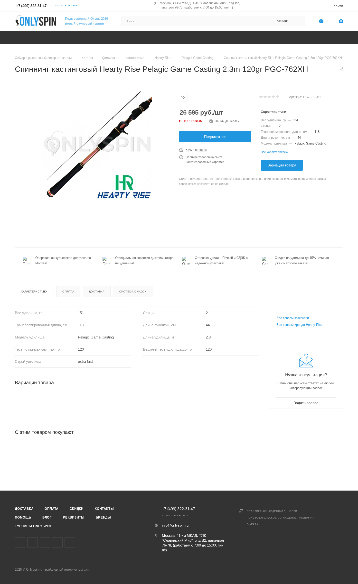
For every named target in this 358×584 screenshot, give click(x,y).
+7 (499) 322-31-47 (31, 6)
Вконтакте (20, 542)
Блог (47, 517)
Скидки (77, 509)
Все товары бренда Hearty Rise (299, 325)
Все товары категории (292, 318)
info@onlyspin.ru (175, 525)
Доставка (96, 291)
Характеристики (34, 291)
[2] (265, 97)
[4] (273, 97)
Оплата (68, 291)
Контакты (104, 509)
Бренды (103, 517)
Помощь (23, 517)
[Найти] (299, 21)
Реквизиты (74, 517)
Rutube (70, 542)
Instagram (32, 542)
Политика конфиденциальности (272, 511)
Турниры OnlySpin (33, 526)
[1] (261, 97)
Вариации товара (281, 165)
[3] (269, 97)
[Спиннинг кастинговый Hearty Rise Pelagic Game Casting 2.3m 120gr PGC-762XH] (97, 146)
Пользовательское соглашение (272, 517)
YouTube (57, 542)
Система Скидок (132, 291)
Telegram (45, 542)
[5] (277, 97)
